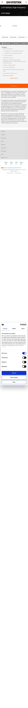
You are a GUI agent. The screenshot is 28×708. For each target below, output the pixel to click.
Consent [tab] (5, 328)
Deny (14, 382)
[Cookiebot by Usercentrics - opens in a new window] (20, 325)
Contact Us (3, 147)
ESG (2, 154)
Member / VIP (4, 157)
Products (3, 131)
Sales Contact (7, 43)
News (2, 141)
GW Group (3, 151)
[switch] (24, 358)
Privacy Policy (18, 173)
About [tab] (23, 328)
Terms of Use (10, 173)
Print (17, 43)
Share (24, 43)
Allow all (14, 373)
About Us (3, 144)
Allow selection (14, 377)
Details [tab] (14, 328)
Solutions (3, 134)
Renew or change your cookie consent (12, 167)
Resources (3, 138)
